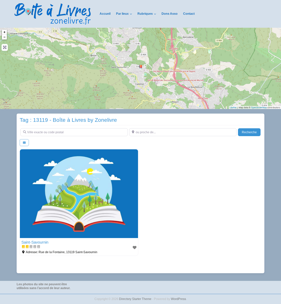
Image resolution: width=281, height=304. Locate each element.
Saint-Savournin (34, 242)
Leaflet (233, 107)
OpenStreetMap (259, 107)
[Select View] (24, 142)
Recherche (251, 132)
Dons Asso (170, 13)
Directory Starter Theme (135, 299)
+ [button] (4, 32)
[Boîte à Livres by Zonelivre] (52, 13)
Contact (189, 13)
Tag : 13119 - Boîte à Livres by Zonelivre (68, 120)
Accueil (105, 13)
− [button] (4, 37)
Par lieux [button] (122, 13)
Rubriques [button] (145, 13)
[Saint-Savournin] (140, 66)
